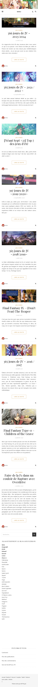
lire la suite (19, 59)
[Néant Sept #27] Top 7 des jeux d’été (19, 142)
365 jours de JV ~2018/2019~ (19, 252)
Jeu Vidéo (19, 30)
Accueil (3, 677)
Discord (13, 677)
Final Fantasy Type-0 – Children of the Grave (19, 432)
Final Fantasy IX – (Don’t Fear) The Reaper (19, 309)
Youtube (18, 677)
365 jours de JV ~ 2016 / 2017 (19, 363)
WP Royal (23, 684)
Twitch (23, 677)
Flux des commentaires (9, 661)
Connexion (5, 652)
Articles (10, 679)
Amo (6, 66)
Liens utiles (5, 679)
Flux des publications (8, 656)
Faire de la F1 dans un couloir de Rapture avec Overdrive (19, 478)
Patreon (28, 677)
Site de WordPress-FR (8, 665)
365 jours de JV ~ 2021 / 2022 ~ (19, 88)
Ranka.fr (8, 677)
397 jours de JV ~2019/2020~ (19, 192)
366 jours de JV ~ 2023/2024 (19, 34)
